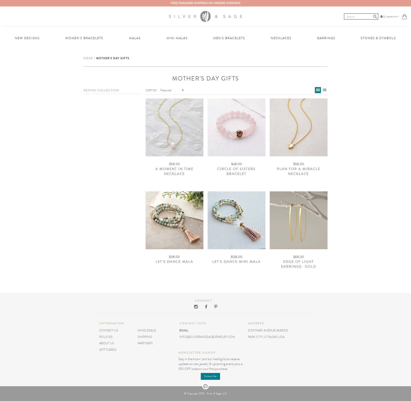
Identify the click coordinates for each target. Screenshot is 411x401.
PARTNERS (145, 343)
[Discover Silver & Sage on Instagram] (196, 307)
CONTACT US (108, 330)
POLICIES (106, 337)
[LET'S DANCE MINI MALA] (236, 220)
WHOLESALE (147, 330)
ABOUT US (106, 343)
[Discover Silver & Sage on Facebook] (203, 307)
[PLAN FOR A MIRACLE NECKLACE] (299, 127)
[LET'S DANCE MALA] (174, 220)
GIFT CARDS (107, 350)
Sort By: (152, 90)
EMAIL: (184, 330)
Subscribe (210, 376)
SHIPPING (145, 337)
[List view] (325, 90)
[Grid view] (318, 90)
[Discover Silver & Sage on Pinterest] (212, 307)
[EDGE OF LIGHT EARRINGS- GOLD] (299, 220)
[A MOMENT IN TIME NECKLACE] (174, 127)
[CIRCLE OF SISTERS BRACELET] (236, 127)
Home (88, 58)
